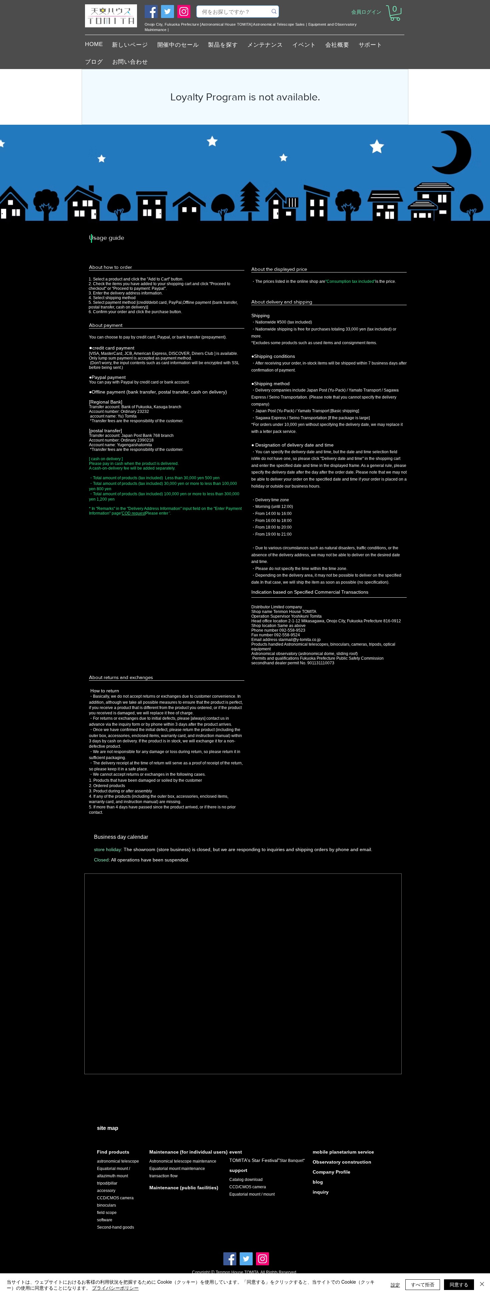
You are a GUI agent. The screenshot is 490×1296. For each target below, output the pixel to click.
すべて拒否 (422, 1284)
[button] (395, 13)
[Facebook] (151, 11)
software (104, 1220)
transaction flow (163, 1176)
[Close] (482, 1285)
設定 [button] (395, 1284)
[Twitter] (167, 11)
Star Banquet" (292, 1160)
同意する (459, 1284)
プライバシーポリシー (115, 1287)
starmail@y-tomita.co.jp (299, 639)
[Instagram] (183, 11)
